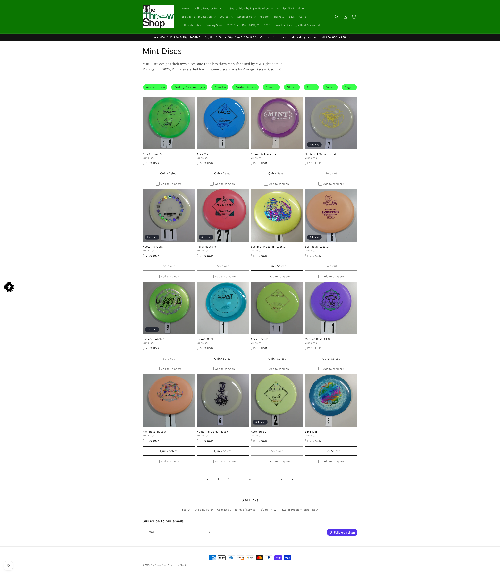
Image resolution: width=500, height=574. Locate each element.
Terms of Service (245, 509)
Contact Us (224, 509)
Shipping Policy (204, 509)
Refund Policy (267, 509)
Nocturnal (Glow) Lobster (322, 154)
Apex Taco (203, 154)
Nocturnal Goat (153, 246)
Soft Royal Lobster (317, 246)
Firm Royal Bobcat (154, 431)
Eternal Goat (205, 339)
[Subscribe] (208, 532)
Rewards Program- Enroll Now (299, 509)
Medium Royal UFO (317, 339)
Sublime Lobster (153, 339)
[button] (251, 8)
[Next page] (292, 479)
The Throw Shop (159, 565)
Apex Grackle (259, 339)
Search (186, 509)
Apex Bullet (258, 431)
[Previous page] (208, 479)
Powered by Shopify (178, 565)
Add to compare (171, 184)
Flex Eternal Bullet (155, 154)
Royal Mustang (206, 246)
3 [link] (239, 479)
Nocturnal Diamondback (212, 431)
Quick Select (169, 173)
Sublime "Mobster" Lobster (269, 246)
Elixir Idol (311, 431)
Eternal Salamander (263, 154)
